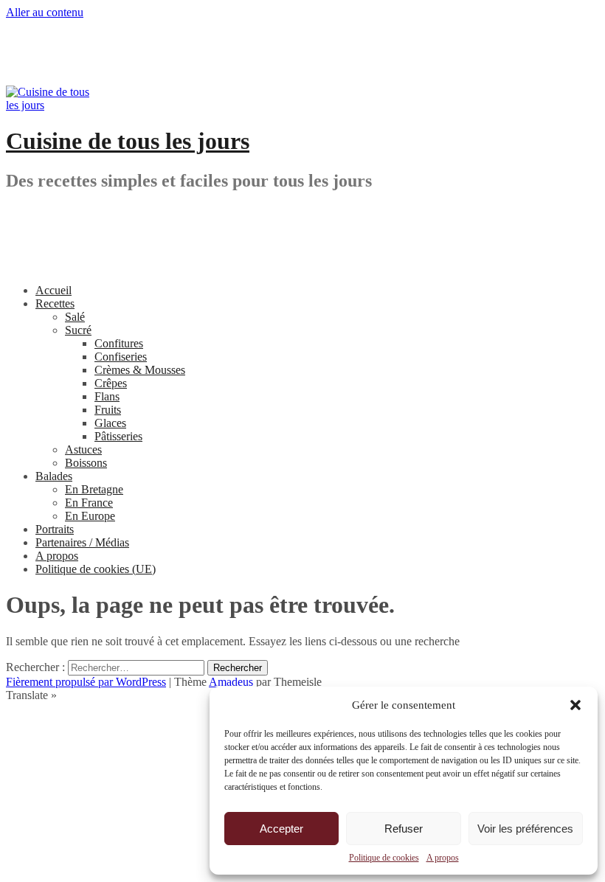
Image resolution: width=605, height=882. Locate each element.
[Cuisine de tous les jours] (50, 105)
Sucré (78, 330)
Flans (107, 396)
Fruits (107, 409)
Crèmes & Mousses (139, 370)
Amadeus (231, 682)
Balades (53, 476)
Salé (75, 316)
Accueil (53, 290)
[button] (575, 705)
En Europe (90, 516)
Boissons (86, 462)
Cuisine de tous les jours (127, 141)
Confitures (118, 343)
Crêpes (110, 383)
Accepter (281, 828)
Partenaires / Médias (82, 542)
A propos (442, 858)
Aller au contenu (44, 12)
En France (89, 502)
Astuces (83, 449)
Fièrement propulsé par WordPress (86, 682)
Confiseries (120, 356)
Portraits (54, 529)
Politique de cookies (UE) (95, 569)
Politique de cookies (384, 858)
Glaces (110, 423)
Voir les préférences (525, 828)
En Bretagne (94, 489)
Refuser (403, 828)
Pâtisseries (118, 436)
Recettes (55, 303)
